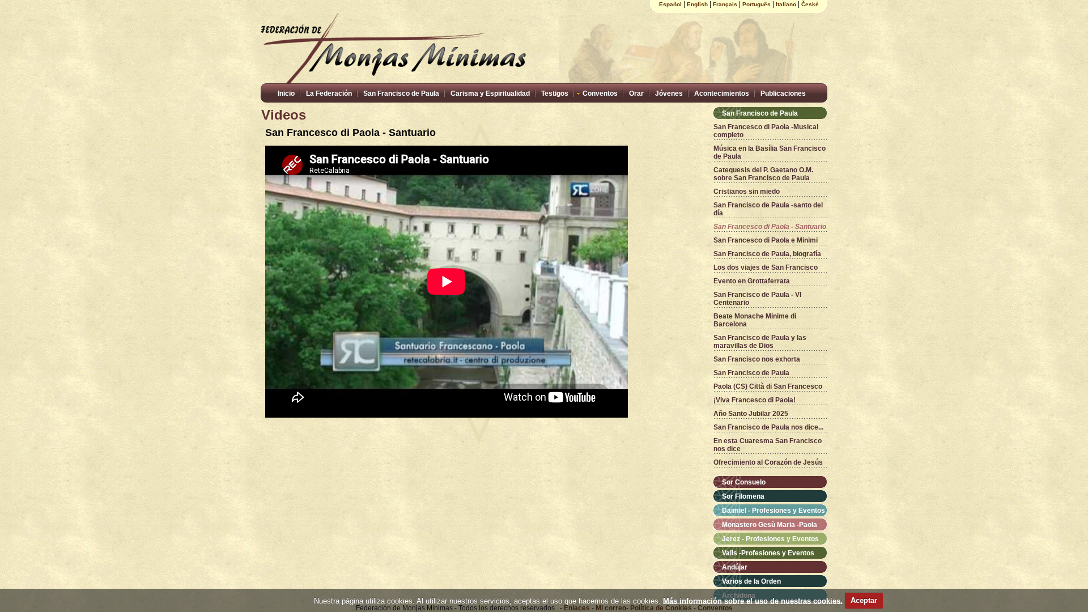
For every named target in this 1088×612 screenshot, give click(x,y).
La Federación (329, 93)
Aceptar (864, 600)
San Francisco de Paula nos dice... (768, 427)
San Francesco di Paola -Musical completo (765, 131)
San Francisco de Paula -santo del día (768, 209)
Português (756, 4)
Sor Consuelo (744, 482)
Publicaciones (783, 93)
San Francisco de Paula (401, 93)
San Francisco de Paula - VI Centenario (757, 299)
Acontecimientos (721, 93)
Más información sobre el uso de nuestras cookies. (753, 600)
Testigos (554, 93)
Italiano (786, 4)
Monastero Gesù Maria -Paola (769, 525)
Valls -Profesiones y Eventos (768, 553)
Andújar (734, 567)
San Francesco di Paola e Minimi (765, 240)
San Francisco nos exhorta (756, 359)
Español (670, 4)
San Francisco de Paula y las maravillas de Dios (759, 342)
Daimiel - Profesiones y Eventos (773, 511)
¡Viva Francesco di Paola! (754, 400)
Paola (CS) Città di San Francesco (767, 386)
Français (725, 4)
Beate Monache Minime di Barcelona (754, 320)
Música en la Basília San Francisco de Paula (769, 152)
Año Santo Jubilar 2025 (750, 414)
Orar (636, 93)
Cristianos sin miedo (746, 192)
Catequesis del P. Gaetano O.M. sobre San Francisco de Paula (763, 174)
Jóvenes (669, 93)
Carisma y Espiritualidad (490, 93)
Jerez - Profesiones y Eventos (770, 539)
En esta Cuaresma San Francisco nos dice (767, 445)
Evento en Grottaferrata (751, 281)
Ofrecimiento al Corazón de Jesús (768, 462)
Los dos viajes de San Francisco (765, 267)
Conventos (600, 93)
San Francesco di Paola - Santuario (769, 227)
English (697, 4)
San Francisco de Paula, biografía (767, 254)
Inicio (286, 93)
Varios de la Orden (751, 581)
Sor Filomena (743, 496)
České (810, 4)
